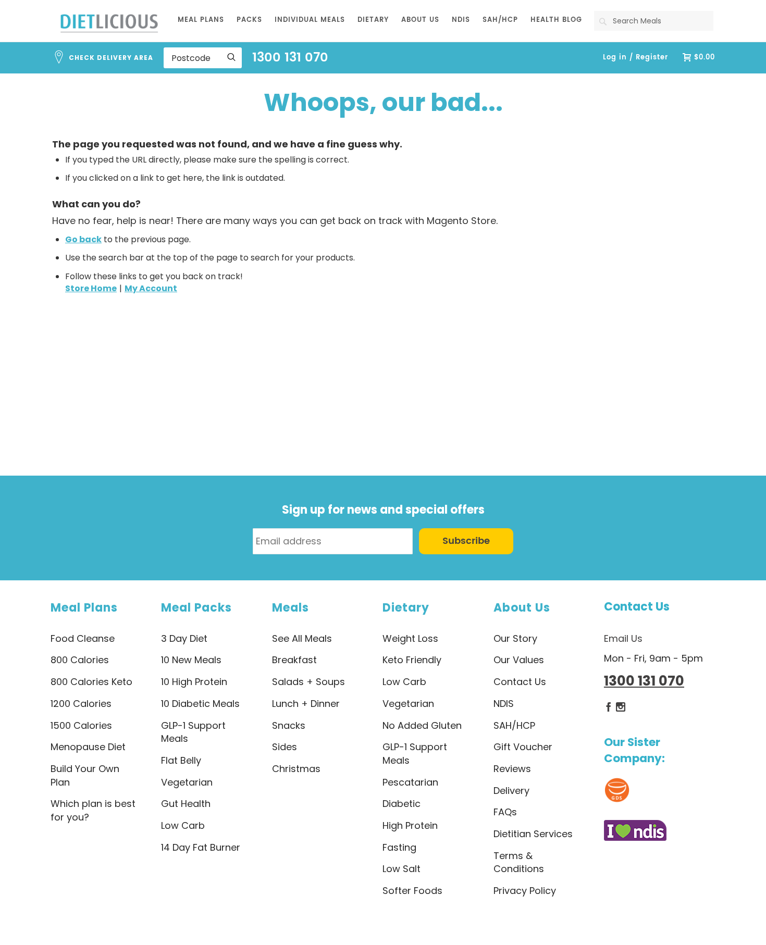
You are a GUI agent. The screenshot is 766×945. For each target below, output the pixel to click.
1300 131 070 (290, 57)
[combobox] (654, 20)
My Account (151, 288)
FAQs (505, 811)
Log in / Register (635, 57)
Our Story (515, 638)
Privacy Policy (524, 890)
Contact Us (637, 607)
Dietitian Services (533, 833)
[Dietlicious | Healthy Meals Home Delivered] (109, 22)
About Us (521, 608)
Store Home (91, 288)
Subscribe (466, 541)
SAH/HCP (514, 725)
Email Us (623, 638)
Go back (83, 239)
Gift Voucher (522, 746)
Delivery (511, 790)
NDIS (503, 703)
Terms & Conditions (518, 862)
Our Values (518, 659)
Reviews (512, 768)
